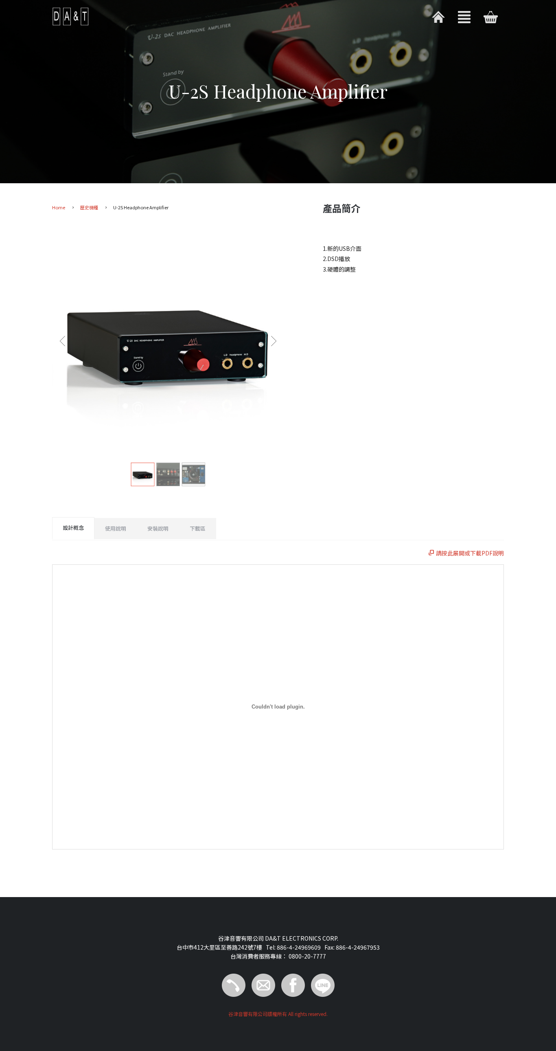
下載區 (198, 528)
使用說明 (115, 528)
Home (58, 207)
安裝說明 (158, 528)
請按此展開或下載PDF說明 (469, 553)
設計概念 (73, 527)
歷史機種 (89, 207)
